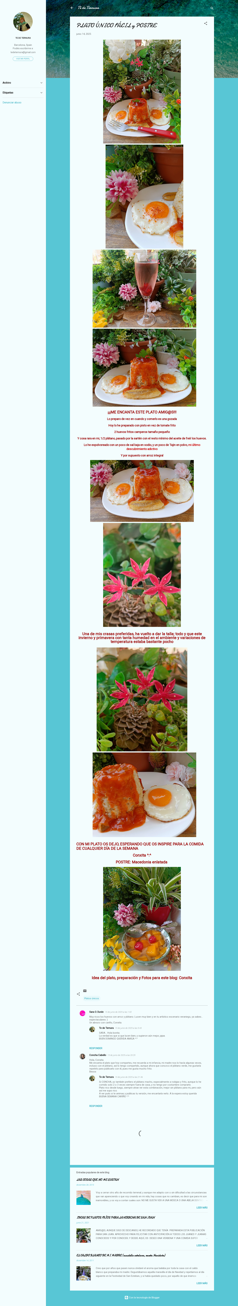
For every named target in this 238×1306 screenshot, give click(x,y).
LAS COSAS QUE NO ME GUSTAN (97, 1180)
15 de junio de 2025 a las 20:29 (121, 1055)
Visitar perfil (23, 59)
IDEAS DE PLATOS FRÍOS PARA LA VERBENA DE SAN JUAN (115, 1218)
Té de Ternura (88, 7)
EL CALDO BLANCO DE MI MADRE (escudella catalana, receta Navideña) (120, 1255)
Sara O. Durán (96, 1011)
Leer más (202, 1207)
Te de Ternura (106, 1027)
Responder (95, 1048)
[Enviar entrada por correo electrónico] (85, 991)
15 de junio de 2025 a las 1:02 (118, 1012)
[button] (206, 23)
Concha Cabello (97, 1055)
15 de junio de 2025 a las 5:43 (128, 1028)
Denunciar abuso (12, 102)
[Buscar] (212, 9)
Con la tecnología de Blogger (144, 1297)
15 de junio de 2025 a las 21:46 (129, 1077)
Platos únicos (91, 998)
